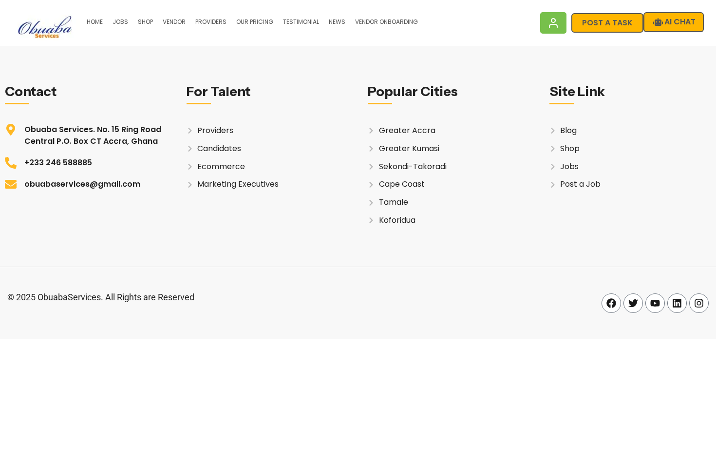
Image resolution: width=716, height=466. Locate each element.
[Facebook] (611, 303)
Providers (210, 22)
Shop (145, 22)
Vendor (174, 22)
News (337, 22)
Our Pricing (254, 22)
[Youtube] (655, 303)
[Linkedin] (677, 303)
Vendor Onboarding (386, 22)
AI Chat (680, 21)
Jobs (120, 22)
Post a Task (607, 22)
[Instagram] (699, 303)
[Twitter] (633, 303)
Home (95, 22)
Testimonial (301, 22)
